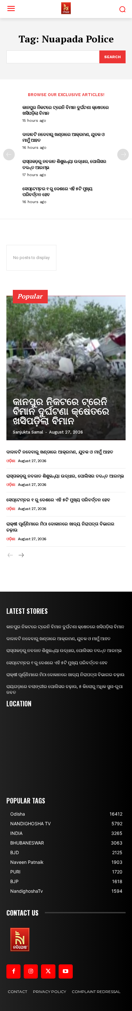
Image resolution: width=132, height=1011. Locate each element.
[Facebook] (13, 971)
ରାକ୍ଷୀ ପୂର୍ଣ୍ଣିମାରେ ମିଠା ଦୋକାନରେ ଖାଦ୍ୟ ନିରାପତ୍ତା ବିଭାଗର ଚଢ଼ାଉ (65, 674)
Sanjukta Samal (28, 432)
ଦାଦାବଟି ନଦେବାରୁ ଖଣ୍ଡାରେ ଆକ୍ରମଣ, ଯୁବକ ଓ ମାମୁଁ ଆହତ (63, 137)
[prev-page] (9, 154)
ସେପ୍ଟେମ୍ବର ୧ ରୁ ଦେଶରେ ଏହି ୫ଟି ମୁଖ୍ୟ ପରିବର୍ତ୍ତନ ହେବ (57, 191)
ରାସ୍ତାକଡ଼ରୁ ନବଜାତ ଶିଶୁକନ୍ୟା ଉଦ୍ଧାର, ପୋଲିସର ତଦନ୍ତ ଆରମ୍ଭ (64, 164)
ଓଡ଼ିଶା (10, 461)
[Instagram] (31, 971)
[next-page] (123, 154)
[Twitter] (48, 971)
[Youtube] (66, 971)
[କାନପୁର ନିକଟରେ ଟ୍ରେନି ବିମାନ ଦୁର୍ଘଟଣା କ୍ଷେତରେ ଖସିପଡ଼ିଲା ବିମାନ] (66, 368)
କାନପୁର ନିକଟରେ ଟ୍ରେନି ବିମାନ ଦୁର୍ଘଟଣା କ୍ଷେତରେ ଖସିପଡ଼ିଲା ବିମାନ (65, 110)
